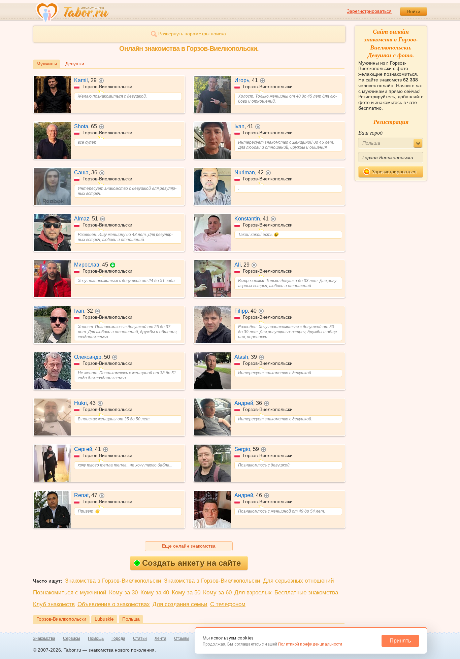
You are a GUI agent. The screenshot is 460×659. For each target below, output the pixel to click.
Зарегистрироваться (369, 11)
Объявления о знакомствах (113, 604)
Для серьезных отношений (298, 581)
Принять (400, 641)
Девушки (74, 63)
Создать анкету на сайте (191, 562)
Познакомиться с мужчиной (69, 592)
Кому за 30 (123, 592)
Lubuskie (104, 619)
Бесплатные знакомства (306, 592)
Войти (413, 11)
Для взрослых (253, 592)
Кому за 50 (186, 592)
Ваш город (370, 132)
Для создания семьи (180, 604)
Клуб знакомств (54, 604)
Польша (131, 619)
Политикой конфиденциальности (310, 644)
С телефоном (227, 604)
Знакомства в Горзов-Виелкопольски (113, 581)
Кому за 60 (217, 592)
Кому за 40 (154, 592)
